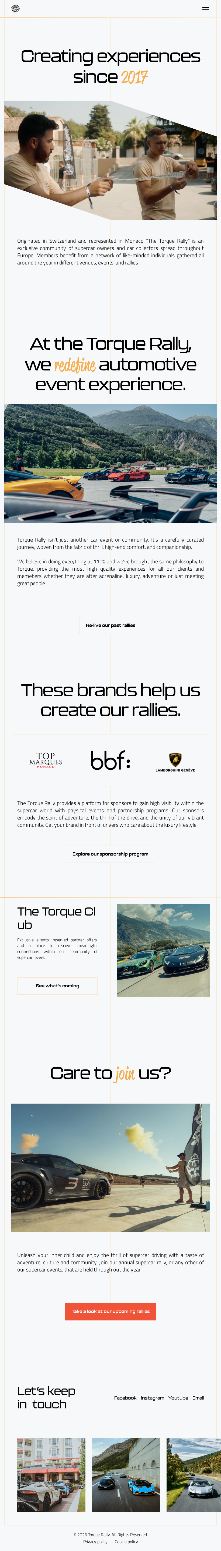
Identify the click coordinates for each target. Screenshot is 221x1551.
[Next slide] (163, 463)
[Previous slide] (57, 463)
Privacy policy (95, 1542)
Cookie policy (126, 1542)
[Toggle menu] (205, 8)
